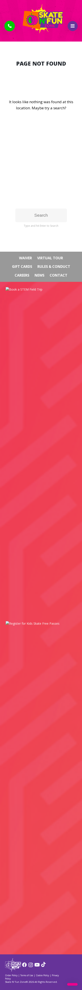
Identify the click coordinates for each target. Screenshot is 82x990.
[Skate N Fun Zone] (41, 18)
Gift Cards (22, 266)
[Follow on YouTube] (37, 966)
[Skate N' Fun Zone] (13, 970)
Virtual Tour (50, 258)
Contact (58, 275)
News (39, 275)
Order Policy (11, 975)
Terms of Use (26, 975)
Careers (22, 275)
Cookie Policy (42, 975)
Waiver (25, 258)
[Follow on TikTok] (43, 966)
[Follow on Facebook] (24, 966)
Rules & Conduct (53, 266)
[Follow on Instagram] (31, 966)
